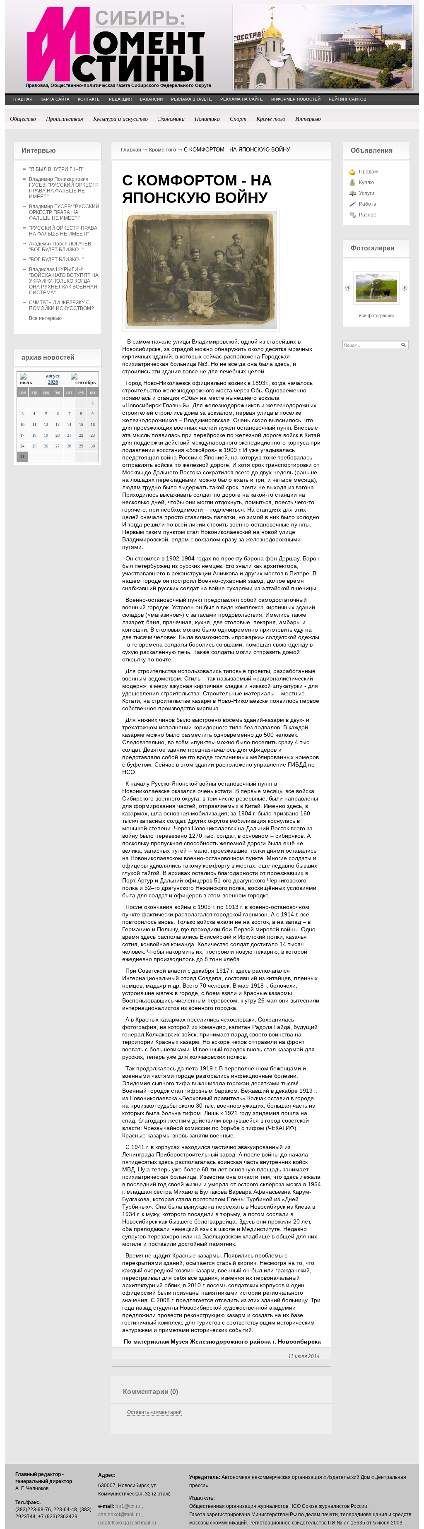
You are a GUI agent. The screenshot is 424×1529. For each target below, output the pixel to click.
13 (57, 424)
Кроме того (270, 119)
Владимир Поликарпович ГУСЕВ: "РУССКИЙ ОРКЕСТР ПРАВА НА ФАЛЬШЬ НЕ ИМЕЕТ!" (64, 188)
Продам (368, 172)
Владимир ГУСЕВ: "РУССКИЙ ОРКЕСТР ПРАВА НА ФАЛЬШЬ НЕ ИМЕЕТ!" (64, 212)
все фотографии (376, 315)
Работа (367, 204)
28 (69, 446)
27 (57, 446)
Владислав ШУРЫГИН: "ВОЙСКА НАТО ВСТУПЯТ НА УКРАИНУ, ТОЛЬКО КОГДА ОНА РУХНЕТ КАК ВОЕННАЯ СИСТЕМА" (64, 281)
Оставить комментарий (154, 1412)
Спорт (238, 119)
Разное (367, 215)
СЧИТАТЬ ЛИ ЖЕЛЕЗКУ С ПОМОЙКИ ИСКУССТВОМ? (61, 305)
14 (69, 424)
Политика (207, 119)
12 (46, 424)
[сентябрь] (83, 379)
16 (93, 424)
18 (34, 435)
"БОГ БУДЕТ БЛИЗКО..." (56, 259)
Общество (23, 119)
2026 (53, 382)
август (53, 376)
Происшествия (64, 119)
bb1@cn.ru (128, 1506)
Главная (131, 150)
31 (22, 456)
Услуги (366, 193)
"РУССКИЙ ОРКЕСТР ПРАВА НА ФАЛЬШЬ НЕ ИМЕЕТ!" (63, 231)
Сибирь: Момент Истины (116, 44)
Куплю (366, 182)
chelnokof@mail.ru (119, 1514)
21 (69, 435)
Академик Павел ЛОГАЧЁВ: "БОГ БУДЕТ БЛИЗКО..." (60, 246)
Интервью (308, 119)
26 (46, 446)
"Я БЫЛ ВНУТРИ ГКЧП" (56, 169)
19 (46, 435)
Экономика (171, 119)
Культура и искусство (120, 119)
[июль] (28, 379)
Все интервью (45, 318)
